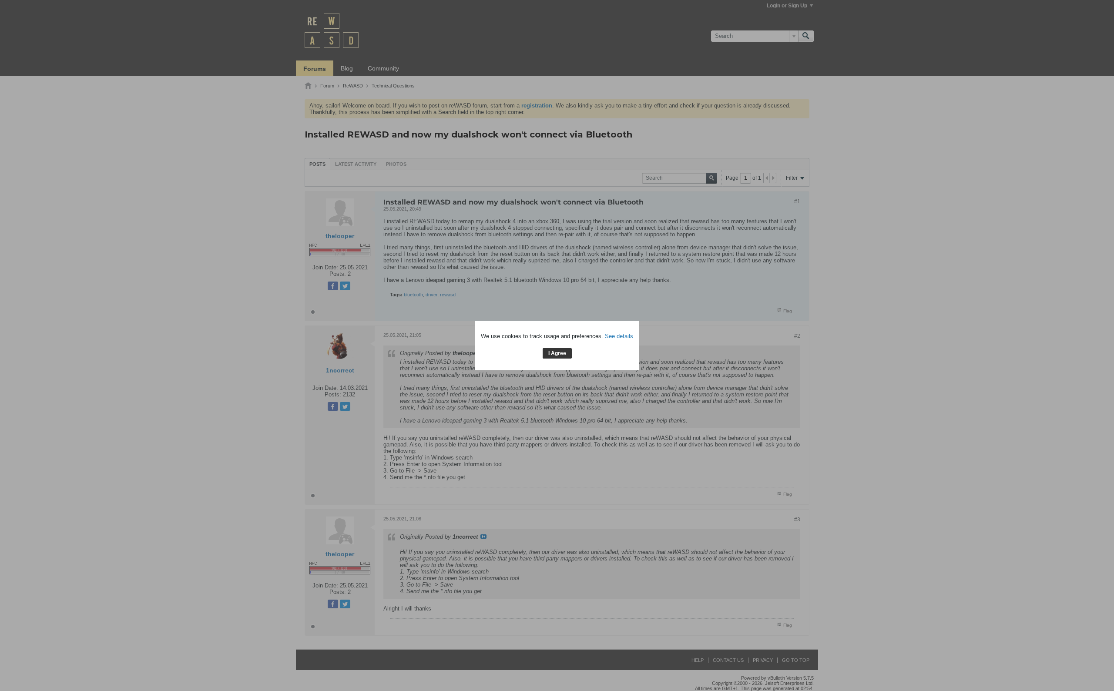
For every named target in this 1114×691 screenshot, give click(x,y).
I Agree (557, 353)
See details (619, 336)
